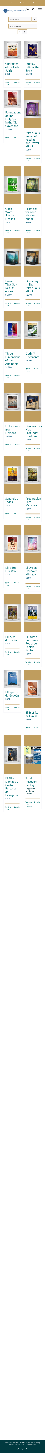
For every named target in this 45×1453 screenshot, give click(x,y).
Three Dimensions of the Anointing (12, 358)
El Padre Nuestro (10, 569)
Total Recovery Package (32, 781)
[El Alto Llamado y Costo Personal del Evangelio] (12, 754)
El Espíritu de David (32, 714)
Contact (28, 1444)
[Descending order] (34, 19)
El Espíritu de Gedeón (12, 693)
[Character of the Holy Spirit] (12, 50)
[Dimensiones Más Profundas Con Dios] (32, 402)
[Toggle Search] (33, 9)
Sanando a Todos (11, 500)
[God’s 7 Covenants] (32, 330)
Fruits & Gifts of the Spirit (32, 67)
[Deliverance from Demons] (12, 402)
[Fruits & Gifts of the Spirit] (32, 50)
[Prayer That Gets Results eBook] (12, 257)
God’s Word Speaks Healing (10, 213)
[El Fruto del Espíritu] (12, 613)
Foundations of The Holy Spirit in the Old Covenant (13, 119)
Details (17, 82)
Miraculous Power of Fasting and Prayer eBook (33, 139)
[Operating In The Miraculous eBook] (32, 257)
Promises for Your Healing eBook (31, 213)
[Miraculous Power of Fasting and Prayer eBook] (32, 109)
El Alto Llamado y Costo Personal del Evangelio (11, 786)
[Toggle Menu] (39, 9)
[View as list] (24, 32)
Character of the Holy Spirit (12, 67)
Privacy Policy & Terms (16, 1444)
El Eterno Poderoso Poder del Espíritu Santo (32, 643)
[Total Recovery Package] (32, 754)
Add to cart (9, 83)
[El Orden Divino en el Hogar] (32, 544)
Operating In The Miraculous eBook (33, 286)
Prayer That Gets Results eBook (11, 286)
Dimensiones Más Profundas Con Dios (34, 431)
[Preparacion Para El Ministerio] (32, 475)
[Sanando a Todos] (12, 475)
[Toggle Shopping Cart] (27, 9)
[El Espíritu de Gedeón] (12, 679)
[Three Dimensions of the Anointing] (12, 330)
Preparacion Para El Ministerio (33, 502)
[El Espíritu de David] (32, 689)
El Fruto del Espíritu (12, 638)
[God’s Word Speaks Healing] (12, 185)
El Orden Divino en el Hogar (32, 571)
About (34, 1444)
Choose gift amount (29, 804)
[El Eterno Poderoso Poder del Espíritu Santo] (32, 613)
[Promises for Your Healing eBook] (32, 185)
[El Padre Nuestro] (12, 544)
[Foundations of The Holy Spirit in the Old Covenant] (12, 99)
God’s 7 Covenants (32, 355)
